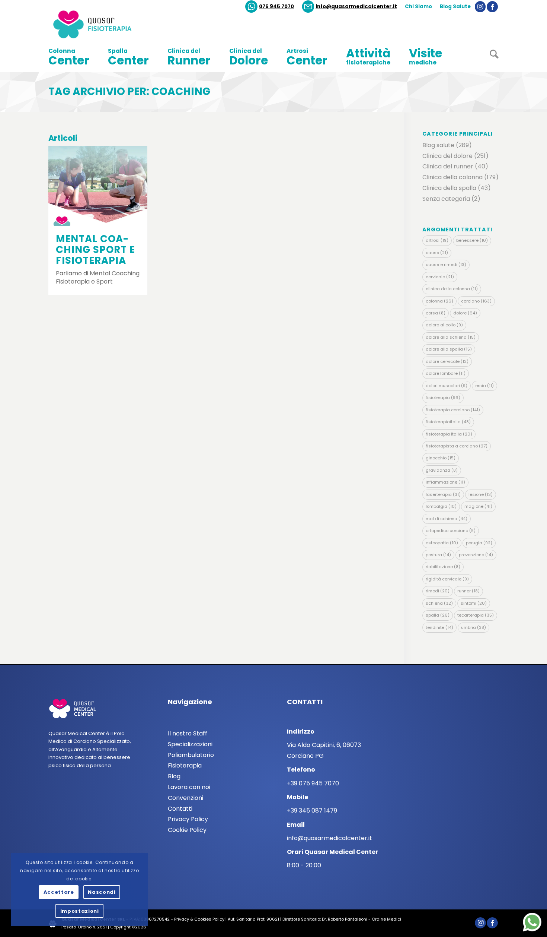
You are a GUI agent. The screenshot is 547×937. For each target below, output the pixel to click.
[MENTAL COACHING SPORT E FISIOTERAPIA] (97, 186)
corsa (435, 313)
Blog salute (438, 145)
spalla (438, 615)
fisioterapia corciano (453, 410)
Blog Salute (455, 6)
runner (468, 591)
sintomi (474, 603)
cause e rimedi (446, 265)
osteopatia (442, 543)
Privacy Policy (188, 819)
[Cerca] (489, 57)
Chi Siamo (418, 6)
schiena (439, 603)
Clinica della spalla (449, 188)
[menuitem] (269, 7)
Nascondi (101, 892)
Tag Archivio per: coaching (129, 91)
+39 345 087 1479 (312, 810)
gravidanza (442, 470)
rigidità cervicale (447, 579)
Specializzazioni (190, 744)
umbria (473, 627)
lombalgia (441, 506)
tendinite (439, 627)
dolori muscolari (446, 386)
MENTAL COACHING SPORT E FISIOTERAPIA (95, 249)
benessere (472, 240)
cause (437, 253)
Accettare (59, 892)
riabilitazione (443, 567)
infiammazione (445, 482)
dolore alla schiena (451, 337)
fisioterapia (443, 398)
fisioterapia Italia (449, 434)
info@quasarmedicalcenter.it (356, 6)
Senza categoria (446, 198)
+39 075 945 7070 (313, 783)
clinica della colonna (452, 289)
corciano (476, 301)
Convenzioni (185, 798)
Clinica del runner (447, 166)
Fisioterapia (185, 765)
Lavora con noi (189, 787)
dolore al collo (444, 325)
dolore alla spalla (449, 349)
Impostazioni (79, 911)
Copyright (120, 927)
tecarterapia (475, 615)
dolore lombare (446, 373)
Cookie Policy (187, 830)
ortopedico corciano (451, 531)
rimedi (438, 591)
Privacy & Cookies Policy (199, 919)
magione (478, 506)
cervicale (440, 277)
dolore (465, 313)
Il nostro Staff (187, 733)
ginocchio (440, 458)
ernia (484, 386)
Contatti (180, 808)
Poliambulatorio (191, 755)
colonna (439, 301)
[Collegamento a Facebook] (492, 6)
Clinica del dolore (447, 156)
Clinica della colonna (452, 177)
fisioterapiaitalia (448, 422)
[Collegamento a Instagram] (480, 6)
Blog (174, 776)
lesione (480, 494)
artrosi (437, 240)
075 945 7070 (276, 6)
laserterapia (443, 494)
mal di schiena (446, 519)
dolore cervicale (447, 361)
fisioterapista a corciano (456, 446)
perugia (479, 543)
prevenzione (476, 555)
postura (438, 555)
